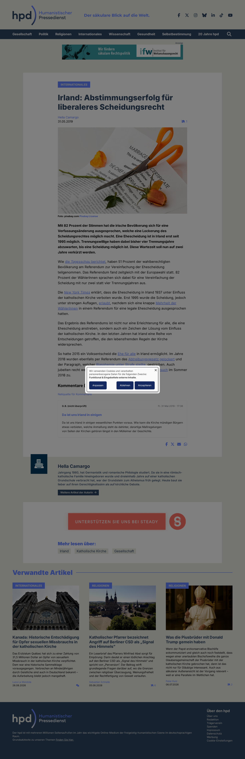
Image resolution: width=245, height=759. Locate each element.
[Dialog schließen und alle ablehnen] (155, 369)
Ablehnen (125, 385)
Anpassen (97, 385)
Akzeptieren (144, 385)
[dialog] (122, 379)
